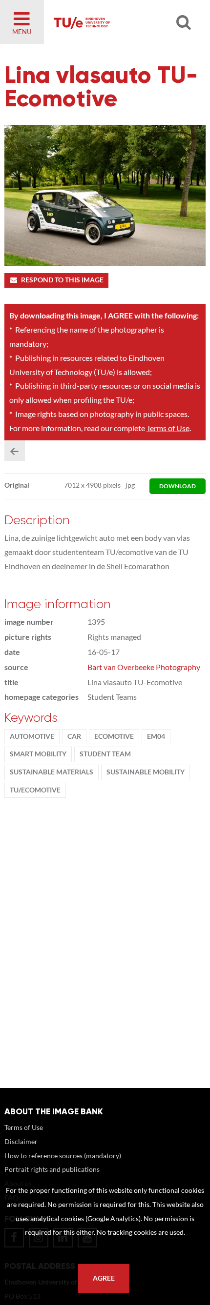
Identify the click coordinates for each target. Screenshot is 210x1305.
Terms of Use (168, 428)
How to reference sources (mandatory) (62, 1155)
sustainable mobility (145, 772)
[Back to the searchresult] (14, 450)
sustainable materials (51, 772)
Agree (104, 1278)
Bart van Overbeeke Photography (143, 667)
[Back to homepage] (117, 22)
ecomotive (114, 736)
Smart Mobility (38, 754)
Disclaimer (21, 1141)
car (74, 736)
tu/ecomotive (35, 790)
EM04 (156, 736)
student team (105, 754)
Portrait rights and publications (52, 1169)
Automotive (32, 736)
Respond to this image (62, 280)
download (177, 486)
